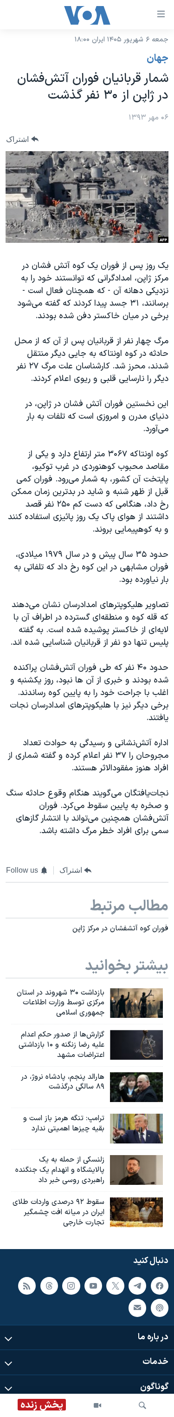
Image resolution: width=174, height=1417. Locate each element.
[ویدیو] (97, 1405)
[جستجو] (142, 1405)
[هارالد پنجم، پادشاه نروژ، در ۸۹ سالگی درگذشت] (136, 1087)
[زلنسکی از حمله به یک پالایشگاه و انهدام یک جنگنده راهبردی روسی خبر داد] (136, 1170)
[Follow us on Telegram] (137, 1286)
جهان (157, 58)
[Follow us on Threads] (49, 1286)
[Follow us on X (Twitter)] (115, 1286)
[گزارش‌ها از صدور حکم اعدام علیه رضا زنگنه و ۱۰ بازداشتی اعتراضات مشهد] (136, 1045)
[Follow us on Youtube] (93, 1286)
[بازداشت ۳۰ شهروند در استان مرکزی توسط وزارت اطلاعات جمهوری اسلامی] (136, 1003)
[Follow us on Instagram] (71, 1286)
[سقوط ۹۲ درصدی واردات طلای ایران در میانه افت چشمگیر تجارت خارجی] (136, 1212)
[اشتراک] (137, 1308)
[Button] (22, 139)
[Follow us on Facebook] (159, 1286)
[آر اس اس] (27, 1286)
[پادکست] (159, 1308)
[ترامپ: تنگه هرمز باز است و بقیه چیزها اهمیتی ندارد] (136, 1128)
